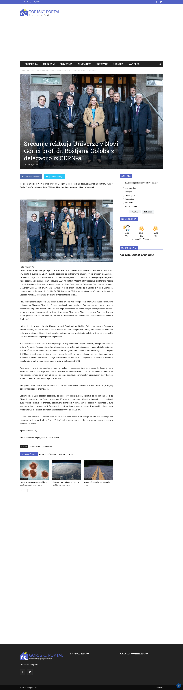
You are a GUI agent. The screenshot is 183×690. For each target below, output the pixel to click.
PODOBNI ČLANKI (29, 454)
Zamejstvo (84, 64)
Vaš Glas (134, 64)
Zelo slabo (129, 202)
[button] (160, 64)
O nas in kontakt (157, 687)
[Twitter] (161, 2)
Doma (22, 70)
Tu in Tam (49, 64)
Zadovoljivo (130, 195)
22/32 (156, 234)
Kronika (118, 64)
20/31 (141, 234)
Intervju (102, 64)
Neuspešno (129, 199)
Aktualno (30, 70)
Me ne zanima (131, 206)
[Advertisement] (91, 40)
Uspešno (128, 192)
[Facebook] (157, 2)
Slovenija (66, 64)
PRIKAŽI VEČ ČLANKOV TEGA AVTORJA (56, 454)
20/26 (127, 234)
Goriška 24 (31, 64)
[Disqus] (66, 534)
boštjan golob (35, 446)
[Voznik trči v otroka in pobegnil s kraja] (98, 470)
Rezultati (147, 212)
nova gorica (47, 446)
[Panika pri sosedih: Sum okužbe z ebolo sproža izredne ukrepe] (34, 470)
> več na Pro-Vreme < (141, 239)
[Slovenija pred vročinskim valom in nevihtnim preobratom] (66, 470)
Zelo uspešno (130, 188)
